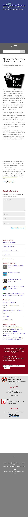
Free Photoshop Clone (8, 259)
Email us (14, 469)
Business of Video (16, 65)
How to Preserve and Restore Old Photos (13, 295)
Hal (5, 65)
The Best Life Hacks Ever (9, 246)
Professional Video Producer (10, 177)
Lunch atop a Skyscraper (9, 242)
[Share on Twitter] (7, 182)
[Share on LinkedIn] (13, 182)
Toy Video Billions (7, 255)
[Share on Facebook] (4, 182)
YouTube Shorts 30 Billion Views (11, 250)
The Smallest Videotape (14, 272)
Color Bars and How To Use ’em (14, 327)
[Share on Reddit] (10, 182)
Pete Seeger (16, 331)
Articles (10, 65)
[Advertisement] (14, 27)
